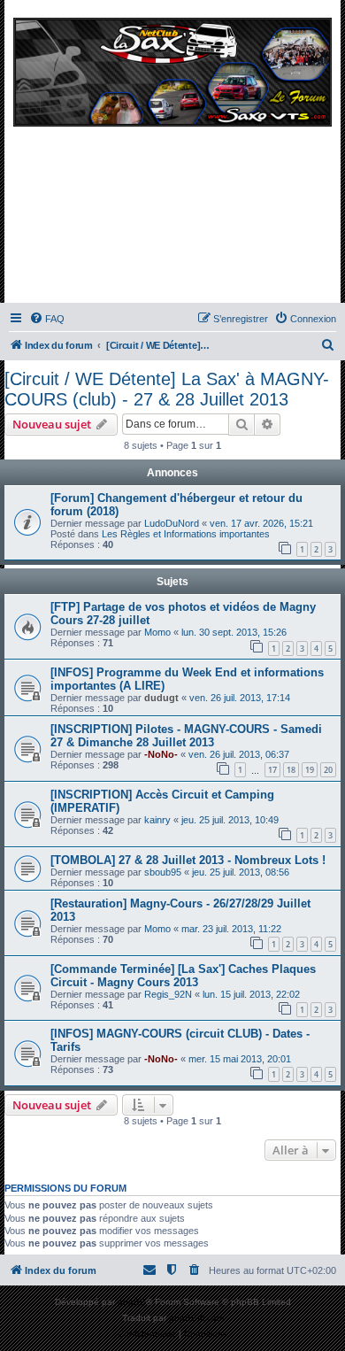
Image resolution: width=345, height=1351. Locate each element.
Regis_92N (168, 994)
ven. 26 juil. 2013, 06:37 (238, 754)
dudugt (161, 697)
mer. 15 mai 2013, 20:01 (239, 1059)
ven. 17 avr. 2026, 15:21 (261, 523)
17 (272, 770)
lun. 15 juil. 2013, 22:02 (251, 994)
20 (328, 770)
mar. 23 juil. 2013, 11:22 (231, 928)
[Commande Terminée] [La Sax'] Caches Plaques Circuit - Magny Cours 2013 (183, 975)
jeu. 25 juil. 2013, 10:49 (230, 819)
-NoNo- (161, 754)
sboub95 (162, 872)
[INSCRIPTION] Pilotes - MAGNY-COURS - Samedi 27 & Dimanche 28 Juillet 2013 (186, 735)
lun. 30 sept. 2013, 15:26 (234, 632)
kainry (157, 819)
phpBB (132, 1302)
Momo (157, 632)
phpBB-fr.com (196, 1318)
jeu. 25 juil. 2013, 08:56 (240, 872)
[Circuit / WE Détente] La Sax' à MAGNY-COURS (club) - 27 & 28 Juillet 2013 (166, 389)
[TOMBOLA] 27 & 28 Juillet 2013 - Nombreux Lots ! (188, 860)
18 (291, 770)
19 (309, 770)
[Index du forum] (172, 156)
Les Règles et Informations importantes (186, 534)
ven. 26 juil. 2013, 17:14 (239, 697)
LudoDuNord (171, 523)
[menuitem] (47, 318)
